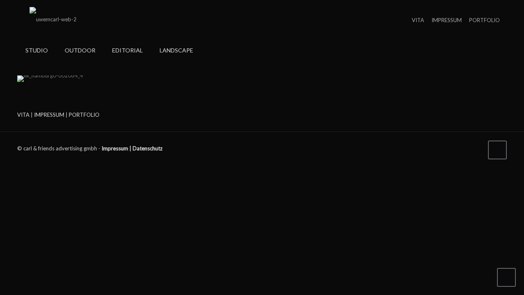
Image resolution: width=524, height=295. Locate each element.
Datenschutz (148, 148)
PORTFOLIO (484, 20)
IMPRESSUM (446, 20)
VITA (418, 20)
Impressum (115, 148)
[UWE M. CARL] (53, 19)
